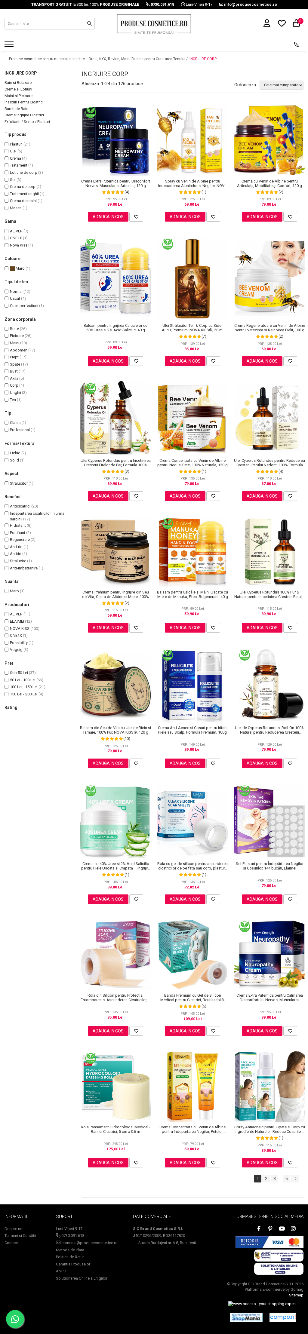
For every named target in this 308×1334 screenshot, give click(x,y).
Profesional (20, 430)
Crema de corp (22, 186)
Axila (14, 378)
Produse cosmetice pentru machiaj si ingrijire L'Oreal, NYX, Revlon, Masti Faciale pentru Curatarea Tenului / (99, 59)
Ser (13, 179)
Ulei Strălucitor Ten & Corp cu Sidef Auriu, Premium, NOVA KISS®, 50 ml (192, 327)
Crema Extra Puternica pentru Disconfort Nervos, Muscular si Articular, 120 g (115, 183)
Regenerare (20, 539)
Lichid (15, 453)
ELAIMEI (17, 621)
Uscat (15, 298)
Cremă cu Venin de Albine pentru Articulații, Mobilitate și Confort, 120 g (269, 183)
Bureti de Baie (16, 108)
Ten (13, 399)
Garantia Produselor (73, 1264)
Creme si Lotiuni (18, 89)
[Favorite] (136, 217)
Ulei (13, 151)
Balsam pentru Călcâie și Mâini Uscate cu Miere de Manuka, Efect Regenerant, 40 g (192, 594)
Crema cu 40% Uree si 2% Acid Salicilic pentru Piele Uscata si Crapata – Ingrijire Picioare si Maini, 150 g (115, 865)
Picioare (17, 335)
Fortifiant (17, 532)
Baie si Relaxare (18, 82)
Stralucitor (19, 483)
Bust (14, 371)
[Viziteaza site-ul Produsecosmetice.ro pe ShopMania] (246, 1317)
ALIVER (16, 231)
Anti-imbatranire (24, 568)
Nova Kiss (18, 245)
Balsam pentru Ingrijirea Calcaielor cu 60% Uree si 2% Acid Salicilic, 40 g (115, 327)
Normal (16, 291)
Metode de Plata (70, 1250)
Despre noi (14, 1228)
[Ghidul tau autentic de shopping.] (283, 1317)
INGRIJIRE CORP (203, 59)
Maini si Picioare (18, 96)
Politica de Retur (70, 1257)
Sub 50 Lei (19, 672)
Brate (14, 329)
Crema (15, 158)
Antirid (15, 553)
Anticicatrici (20, 506)
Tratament (18, 165)
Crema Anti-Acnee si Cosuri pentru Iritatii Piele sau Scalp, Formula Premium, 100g (192, 729)
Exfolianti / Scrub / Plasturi (27, 121)
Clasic (15, 422)
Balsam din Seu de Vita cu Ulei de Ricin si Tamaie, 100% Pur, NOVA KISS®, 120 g (115, 729)
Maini (14, 343)
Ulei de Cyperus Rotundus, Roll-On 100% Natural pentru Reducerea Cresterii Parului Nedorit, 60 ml (269, 729)
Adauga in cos (108, 216)
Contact (11, 1242)
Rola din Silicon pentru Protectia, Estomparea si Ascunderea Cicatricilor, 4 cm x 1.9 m (115, 997)
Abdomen (18, 350)
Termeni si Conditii (20, 1235)
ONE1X (16, 238)
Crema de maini (23, 200)
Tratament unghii (24, 194)
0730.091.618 (72, 1235)
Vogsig (16, 649)
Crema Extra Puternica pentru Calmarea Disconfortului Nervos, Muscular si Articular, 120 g (269, 997)
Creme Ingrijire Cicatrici (24, 115)
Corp (14, 385)
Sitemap (296, 1295)
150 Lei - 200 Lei (24, 694)
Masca (16, 208)
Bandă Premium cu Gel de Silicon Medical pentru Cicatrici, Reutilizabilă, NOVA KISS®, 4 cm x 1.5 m (192, 997)
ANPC (61, 1271)
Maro (20, 268)
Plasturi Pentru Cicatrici (24, 102)
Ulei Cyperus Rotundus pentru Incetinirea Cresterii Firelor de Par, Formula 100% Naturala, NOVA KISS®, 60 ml (116, 462)
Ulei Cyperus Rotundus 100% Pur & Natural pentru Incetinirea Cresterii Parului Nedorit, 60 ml (269, 594)
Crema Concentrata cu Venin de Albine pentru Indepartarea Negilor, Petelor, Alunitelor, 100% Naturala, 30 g (192, 1129)
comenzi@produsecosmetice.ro (89, 1242)
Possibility (19, 642)
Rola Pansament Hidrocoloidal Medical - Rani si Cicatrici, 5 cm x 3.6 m (115, 1129)
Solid (14, 460)
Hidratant (18, 525)
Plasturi (16, 144)
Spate (15, 364)
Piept (14, 357)
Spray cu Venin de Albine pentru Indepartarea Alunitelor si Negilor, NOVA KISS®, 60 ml (192, 183)
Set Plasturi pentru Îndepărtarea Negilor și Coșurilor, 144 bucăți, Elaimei (269, 865)
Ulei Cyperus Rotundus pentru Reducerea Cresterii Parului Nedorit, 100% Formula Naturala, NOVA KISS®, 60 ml (269, 462)
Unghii (15, 392)
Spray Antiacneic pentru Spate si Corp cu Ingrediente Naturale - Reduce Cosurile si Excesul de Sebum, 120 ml (269, 1129)
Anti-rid (16, 546)
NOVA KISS (19, 628)
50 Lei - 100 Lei (22, 680)
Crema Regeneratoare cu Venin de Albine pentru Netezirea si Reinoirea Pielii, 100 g (269, 327)
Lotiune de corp (23, 172)
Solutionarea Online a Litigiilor (81, 1278)
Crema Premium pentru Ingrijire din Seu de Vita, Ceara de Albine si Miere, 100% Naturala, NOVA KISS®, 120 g (115, 594)
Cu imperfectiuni (24, 305)
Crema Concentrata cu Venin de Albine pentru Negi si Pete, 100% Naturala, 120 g (192, 462)
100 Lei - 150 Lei (24, 687)
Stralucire (18, 561)
